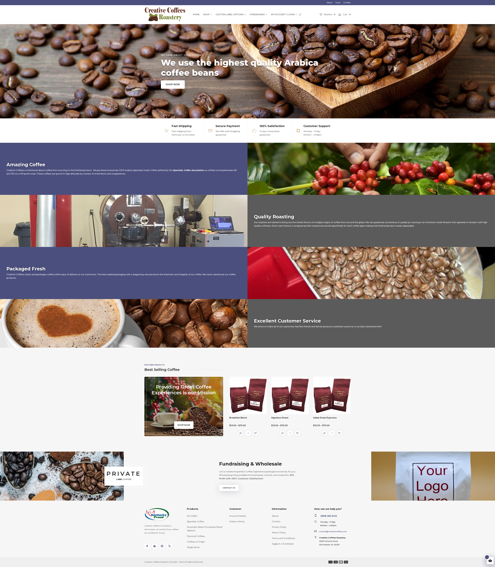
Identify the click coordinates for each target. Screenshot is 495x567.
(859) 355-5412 (329, 516)
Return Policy (279, 532)
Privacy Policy (279, 527)
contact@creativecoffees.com (333, 531)
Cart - (346, 14)
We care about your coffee (181, 55)
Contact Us (229, 488)
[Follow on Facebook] (147, 546)
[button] (255, 433)
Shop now (173, 84)
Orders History (237, 521)
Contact (347, 3)
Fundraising (257, 14)
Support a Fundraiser (283, 544)
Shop (206, 14)
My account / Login (283, 14)
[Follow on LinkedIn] (154, 546)
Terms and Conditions (283, 538)
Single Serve (193, 547)
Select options (248, 433)
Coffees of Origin (196, 542)
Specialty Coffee (195, 521)
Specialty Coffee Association (188, 170)
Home (196, 14)
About (329, 3)
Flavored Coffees (196, 536)
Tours (337, 3)
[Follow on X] (169, 546)
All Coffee (192, 516)
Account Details (237, 516)
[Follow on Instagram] (162, 546)
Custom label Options (230, 14)
